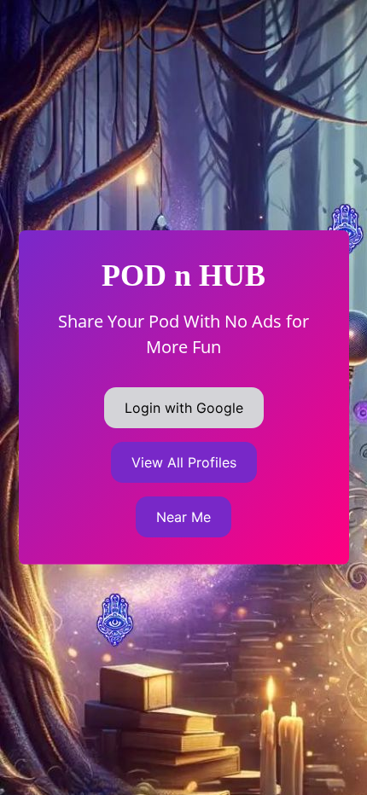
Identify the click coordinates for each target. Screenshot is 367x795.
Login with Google (184, 407)
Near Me (183, 516)
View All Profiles (183, 462)
